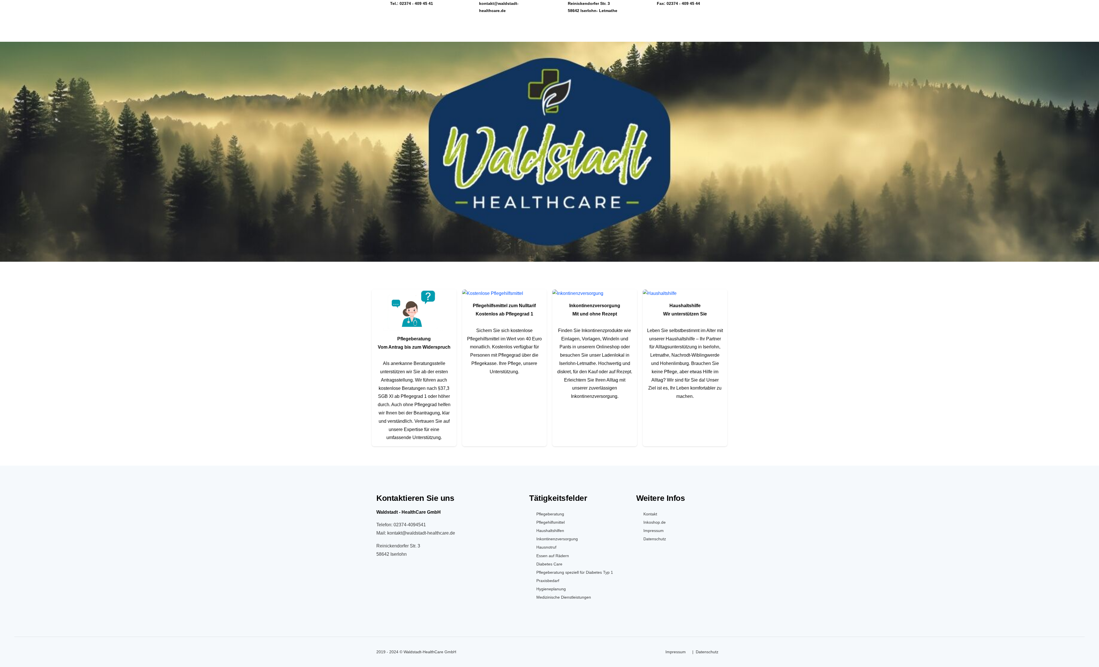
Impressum (653, 530)
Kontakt (650, 514)
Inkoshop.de (654, 522)
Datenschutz (654, 539)
